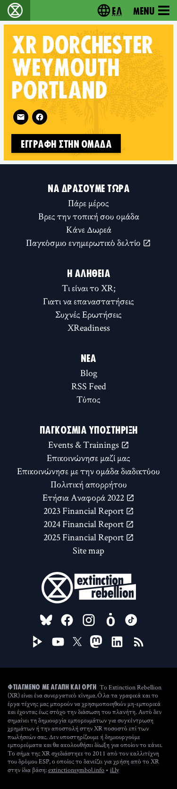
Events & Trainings (84, 444)
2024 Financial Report (84, 524)
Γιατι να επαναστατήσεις (88, 301)
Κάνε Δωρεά (88, 229)
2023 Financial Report (84, 510)
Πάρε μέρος (88, 203)
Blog (88, 373)
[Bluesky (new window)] (46, 620)
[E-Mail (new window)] (20, 117)
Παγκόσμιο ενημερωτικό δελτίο (84, 242)
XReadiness (88, 327)
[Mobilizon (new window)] (110, 620)
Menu (143, 10)
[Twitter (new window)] (77, 641)
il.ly (114, 769)
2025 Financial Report (84, 537)
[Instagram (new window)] (89, 620)
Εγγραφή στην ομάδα (66, 143)
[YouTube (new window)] (58, 642)
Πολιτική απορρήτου (89, 484)
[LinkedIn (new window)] (117, 642)
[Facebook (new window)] (39, 117)
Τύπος (88, 399)
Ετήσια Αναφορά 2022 (84, 497)
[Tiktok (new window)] (131, 620)
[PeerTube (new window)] (38, 642)
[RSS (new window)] (139, 642)
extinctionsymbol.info (76, 769)
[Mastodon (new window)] (96, 641)
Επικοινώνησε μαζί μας (88, 458)
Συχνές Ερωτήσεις (88, 314)
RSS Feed (88, 386)
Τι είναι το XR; (89, 288)
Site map (88, 550)
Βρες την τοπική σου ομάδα (88, 216)
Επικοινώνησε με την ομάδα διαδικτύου (88, 471)
